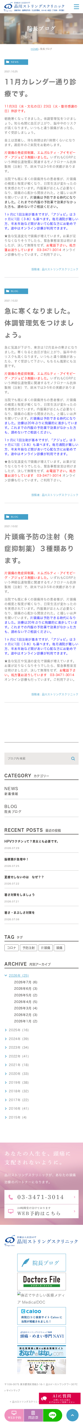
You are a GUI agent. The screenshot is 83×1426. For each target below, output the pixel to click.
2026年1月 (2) (26, 1021)
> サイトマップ (12, 1390)
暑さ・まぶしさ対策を (19, 912)
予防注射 (28, 947)
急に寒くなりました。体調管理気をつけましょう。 (39, 323)
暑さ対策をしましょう (19, 894)
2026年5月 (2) (26, 995)
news (15, 62)
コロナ (11, 947)
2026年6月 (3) (26, 988)
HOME (34, 49)
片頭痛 (45, 947)
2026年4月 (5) (26, 1001)
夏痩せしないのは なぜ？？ (24, 877)
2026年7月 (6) (26, 982)
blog (14, 291)
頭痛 (59, 947)
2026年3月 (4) (26, 1008)
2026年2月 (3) (26, 1014)
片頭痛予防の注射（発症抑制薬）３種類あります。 (39, 548)
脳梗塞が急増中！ (16, 859)
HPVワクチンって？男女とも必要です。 (32, 841)
